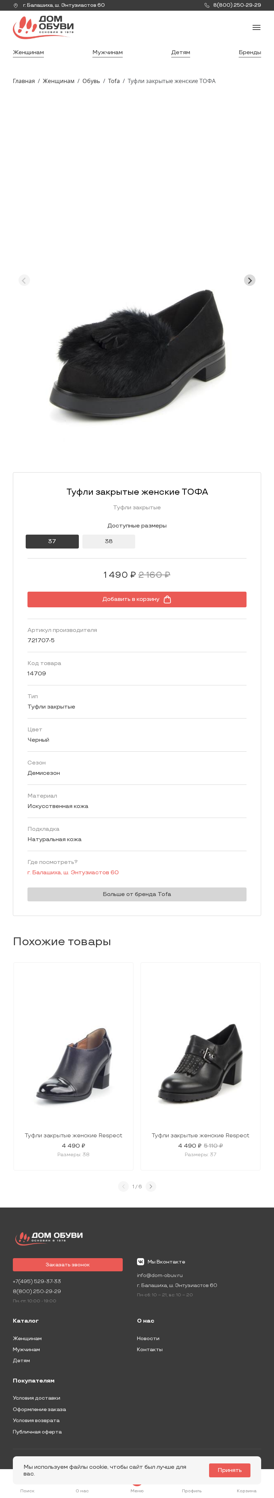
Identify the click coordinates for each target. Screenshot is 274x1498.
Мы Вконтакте (166, 1262)
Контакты (150, 1349)
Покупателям (34, 1381)
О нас (145, 1321)
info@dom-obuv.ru (160, 1275)
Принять (230, 1470)
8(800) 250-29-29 (37, 1291)
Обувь (91, 81)
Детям (180, 52)
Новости (148, 1338)
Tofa (114, 81)
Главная (24, 81)
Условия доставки (36, 1398)
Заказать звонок (68, 1265)
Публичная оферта (37, 1432)
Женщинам (28, 52)
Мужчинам (107, 52)
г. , (63, 5)
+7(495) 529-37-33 (37, 1281)
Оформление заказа (39, 1409)
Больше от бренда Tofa (137, 894)
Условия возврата (36, 1420)
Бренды (250, 52)
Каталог (26, 1321)
